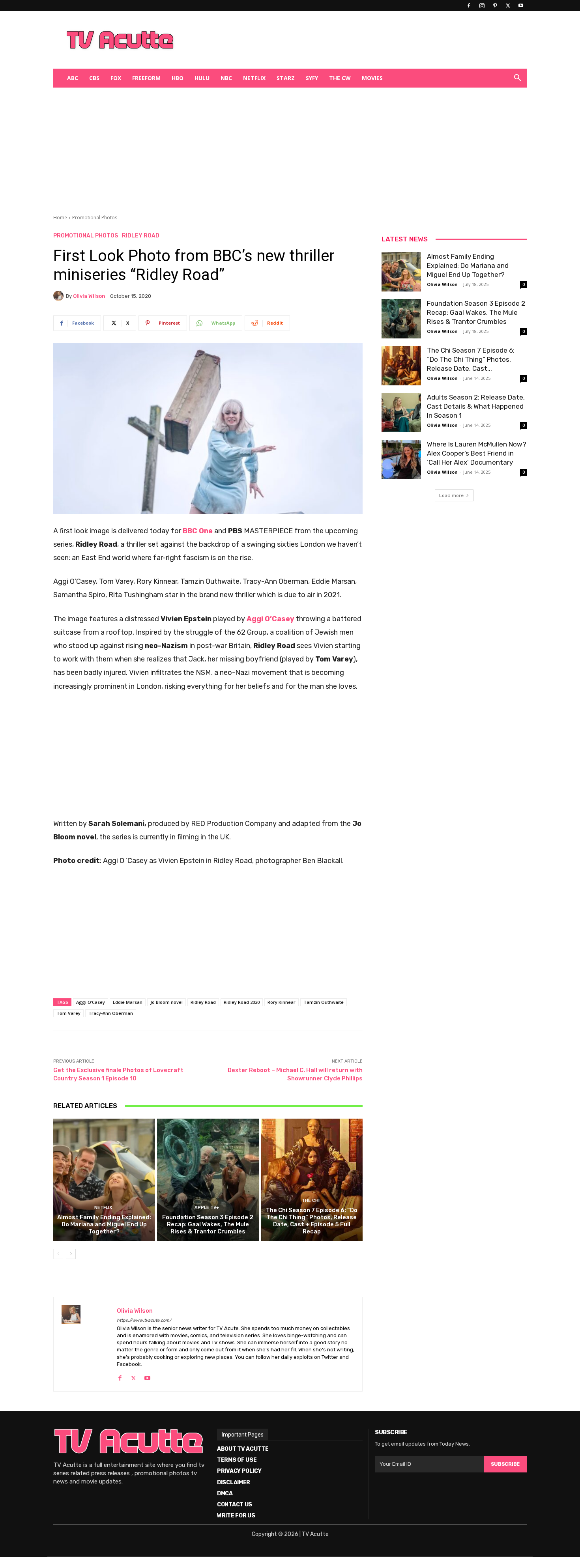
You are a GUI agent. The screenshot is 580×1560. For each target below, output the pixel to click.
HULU (202, 78)
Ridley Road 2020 (242, 1002)
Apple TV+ (207, 1207)
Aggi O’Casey (90, 1002)
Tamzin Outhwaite (323, 1002)
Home (60, 217)
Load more (451, 495)
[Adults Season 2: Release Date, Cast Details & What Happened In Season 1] (401, 412)
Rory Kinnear (282, 1002)
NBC (226, 78)
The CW (340, 78)
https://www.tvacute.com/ (144, 1320)
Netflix (254, 78)
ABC (72, 78)
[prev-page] (58, 1254)
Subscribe (505, 1464)
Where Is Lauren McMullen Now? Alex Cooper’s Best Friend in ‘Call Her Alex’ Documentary (476, 453)
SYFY (312, 78)
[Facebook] (469, 5)
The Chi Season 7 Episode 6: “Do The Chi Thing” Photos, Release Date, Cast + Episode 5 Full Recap (311, 1221)
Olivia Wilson (89, 296)
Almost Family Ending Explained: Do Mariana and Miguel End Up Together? (104, 1224)
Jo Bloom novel (166, 1002)
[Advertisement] (331, 40)
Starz (286, 78)
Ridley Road (140, 236)
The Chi (311, 1200)
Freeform (146, 78)
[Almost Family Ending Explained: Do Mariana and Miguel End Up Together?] (104, 1180)
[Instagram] (482, 5)
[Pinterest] (495, 5)
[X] (508, 5)
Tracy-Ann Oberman (110, 1013)
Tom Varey (68, 1013)
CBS (94, 78)
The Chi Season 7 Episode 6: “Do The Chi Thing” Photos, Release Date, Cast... (471, 359)
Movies (372, 78)
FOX (115, 78)
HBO (177, 78)
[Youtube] (521, 5)
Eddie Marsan (127, 1002)
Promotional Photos (94, 217)
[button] (517, 78)
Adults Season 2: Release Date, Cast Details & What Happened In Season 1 (476, 406)
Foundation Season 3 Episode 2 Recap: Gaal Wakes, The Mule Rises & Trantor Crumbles (207, 1224)
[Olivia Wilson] (59, 296)
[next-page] (71, 1254)
